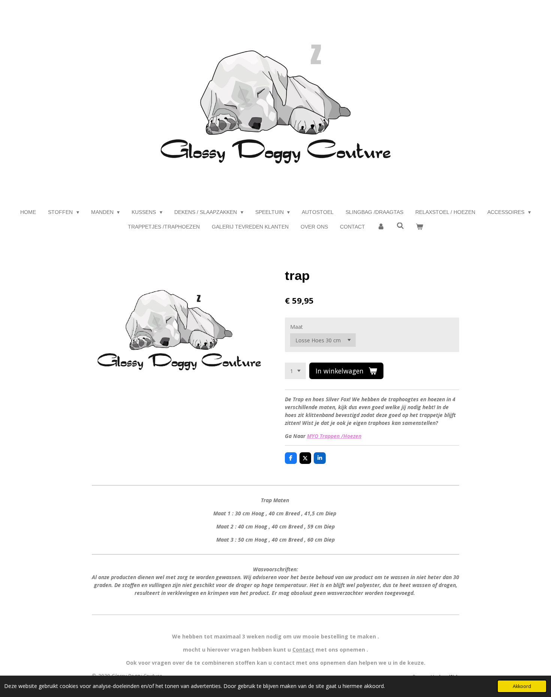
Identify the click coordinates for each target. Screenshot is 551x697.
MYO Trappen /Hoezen (334, 436)
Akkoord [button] (522, 686)
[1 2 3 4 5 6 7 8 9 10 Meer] (295, 371)
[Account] (381, 226)
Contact (303, 649)
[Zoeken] (400, 225)
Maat (296, 326)
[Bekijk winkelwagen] (419, 226)
